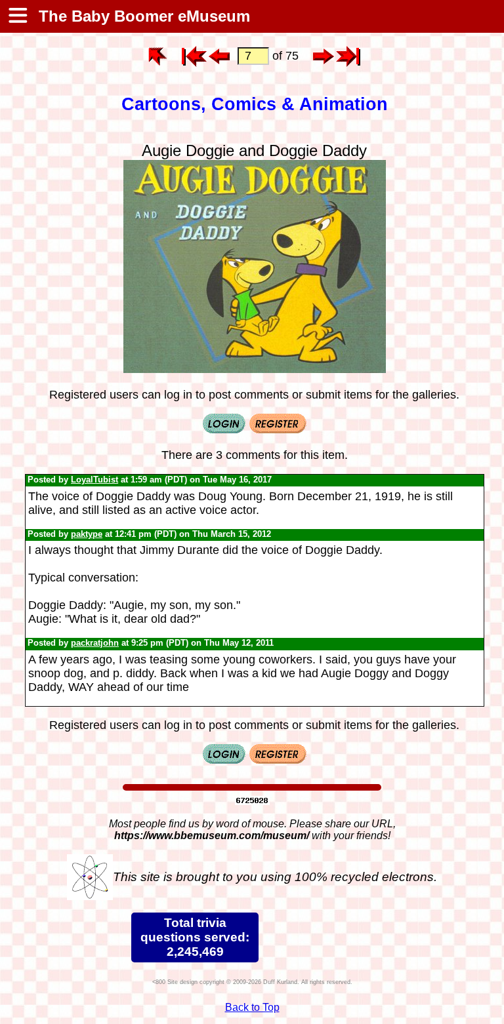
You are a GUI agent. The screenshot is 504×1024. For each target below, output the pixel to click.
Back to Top (252, 1007)
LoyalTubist (94, 479)
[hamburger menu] (17, 16)
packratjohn (95, 643)
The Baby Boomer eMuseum (142, 16)
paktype (86, 534)
